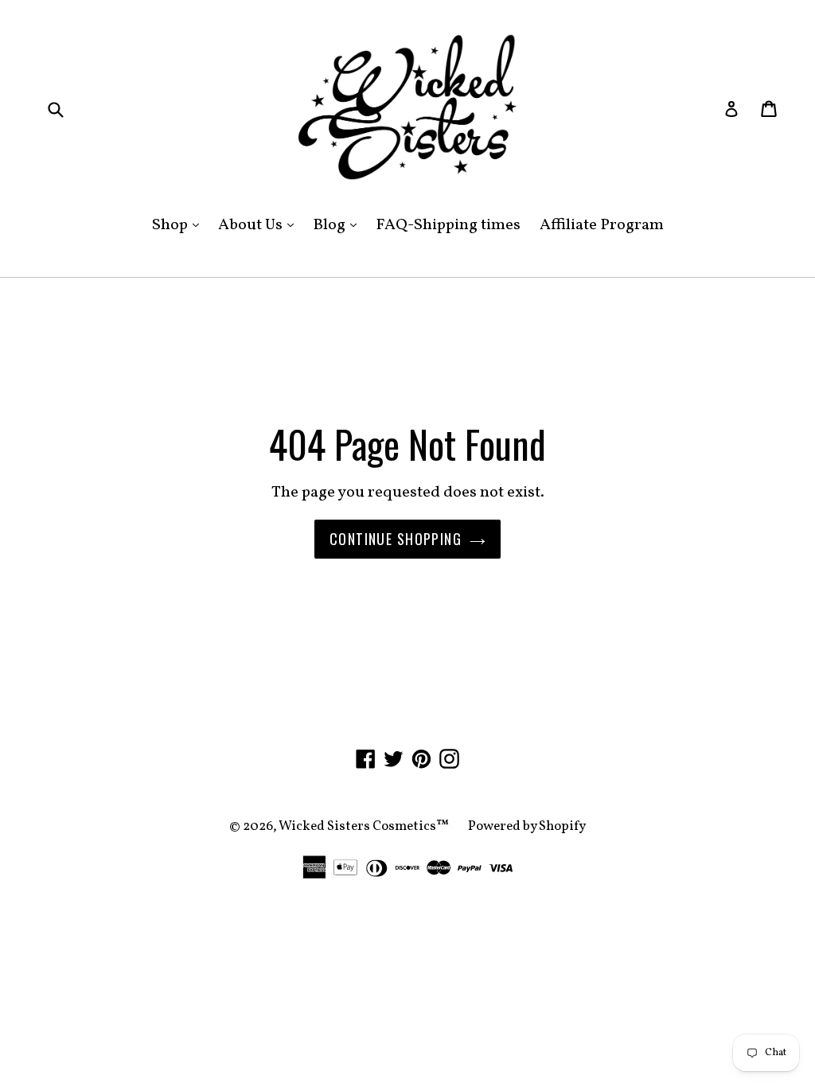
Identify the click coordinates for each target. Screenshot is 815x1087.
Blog (339, 224)
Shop (179, 224)
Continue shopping (396, 538)
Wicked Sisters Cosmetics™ (364, 826)
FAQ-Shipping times (448, 225)
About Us (260, 224)
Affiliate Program (602, 225)
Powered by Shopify (527, 826)
